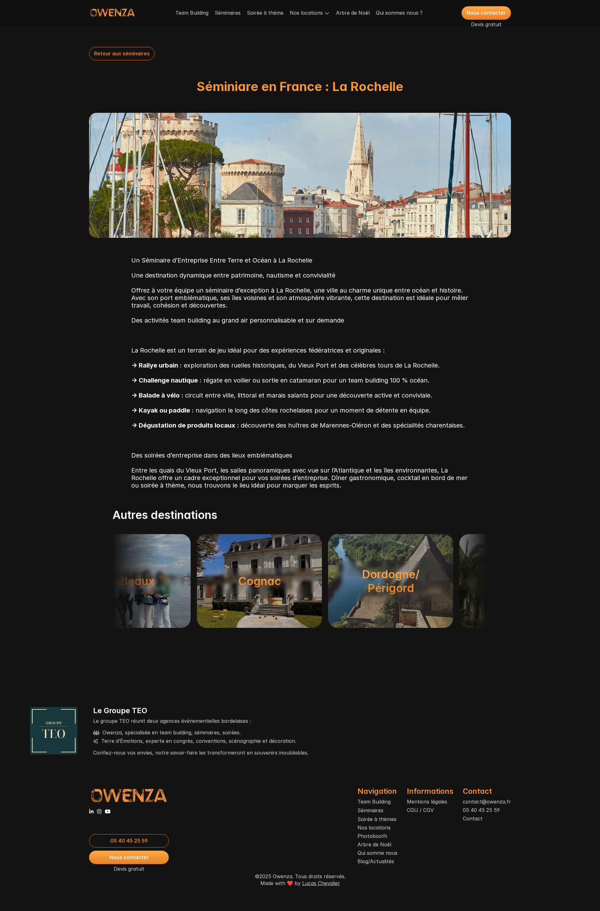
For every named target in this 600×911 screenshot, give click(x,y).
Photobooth (372, 836)
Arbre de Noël (353, 13)
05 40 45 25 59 (481, 810)
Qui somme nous (378, 853)
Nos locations (374, 827)
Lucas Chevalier (321, 883)
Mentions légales (427, 801)
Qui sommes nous (397, 13)
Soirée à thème (265, 13)
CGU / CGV (420, 810)
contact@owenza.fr (487, 801)
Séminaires (228, 13)
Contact (472, 818)
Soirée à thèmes (377, 819)
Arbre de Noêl (374, 844)
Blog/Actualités (376, 861)
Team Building (191, 13)
